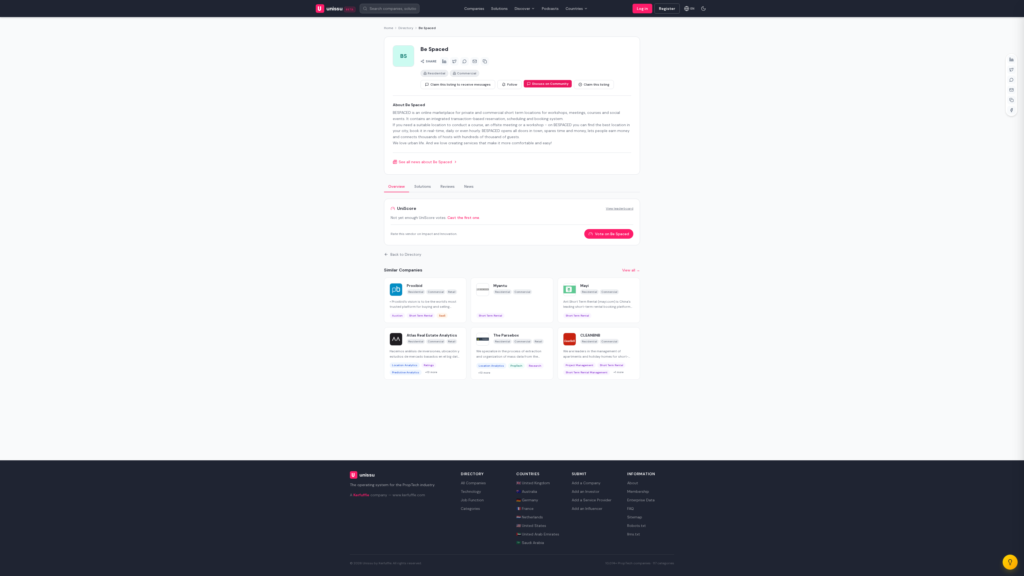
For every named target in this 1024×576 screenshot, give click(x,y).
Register (667, 8)
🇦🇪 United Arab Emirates (537, 534)
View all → (631, 270)
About (632, 483)
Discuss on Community (550, 84)
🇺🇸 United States (531, 525)
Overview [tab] (396, 186)
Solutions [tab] (422, 186)
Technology (471, 491)
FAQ (630, 508)
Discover (522, 8)
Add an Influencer (587, 508)
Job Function (472, 500)
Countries (574, 8)
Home (388, 28)
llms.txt (633, 534)
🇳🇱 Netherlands (529, 517)
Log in (642, 8)
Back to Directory (405, 254)
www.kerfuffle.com (409, 495)
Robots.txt (636, 525)
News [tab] (469, 186)
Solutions (499, 8)
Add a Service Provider (591, 500)
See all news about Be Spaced (425, 161)
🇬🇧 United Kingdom (533, 483)
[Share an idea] (1010, 562)
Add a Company (586, 483)
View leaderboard (619, 208)
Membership (638, 491)
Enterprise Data (641, 500)
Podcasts (550, 8)
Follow (512, 84)
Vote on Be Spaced (612, 233)
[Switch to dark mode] (703, 8)
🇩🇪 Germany (527, 500)
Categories (470, 508)
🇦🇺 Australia (526, 491)
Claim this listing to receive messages (460, 84)
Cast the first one (463, 217)
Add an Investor (585, 491)
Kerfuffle (361, 495)
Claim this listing (596, 84)
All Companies (473, 483)
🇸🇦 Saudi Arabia (530, 542)
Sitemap (634, 517)
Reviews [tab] (448, 186)
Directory (405, 28)
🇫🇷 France (525, 508)
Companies (474, 8)
